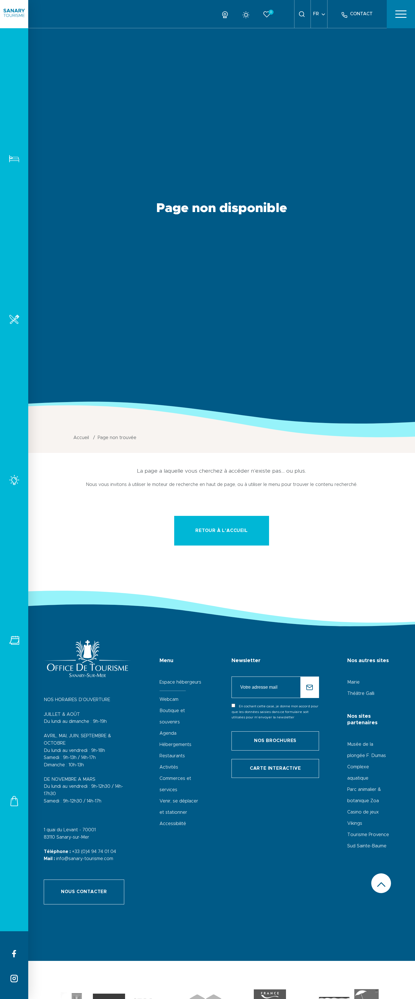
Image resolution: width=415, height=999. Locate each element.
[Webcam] (227, 13)
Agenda (168, 733)
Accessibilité (173, 823)
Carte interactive (275, 768)
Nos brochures (275, 740)
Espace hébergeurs (180, 682)
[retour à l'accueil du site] (14, 14)
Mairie (353, 682)
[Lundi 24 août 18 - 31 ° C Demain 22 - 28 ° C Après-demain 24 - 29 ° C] (248, 13)
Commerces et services (14, 801)
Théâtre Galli (360, 693)
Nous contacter (84, 891)
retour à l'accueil (221, 530)
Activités (14, 480)
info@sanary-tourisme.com (84, 858)
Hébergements (14, 158)
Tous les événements (14, 640)
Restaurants (14, 319)
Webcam (169, 699)
